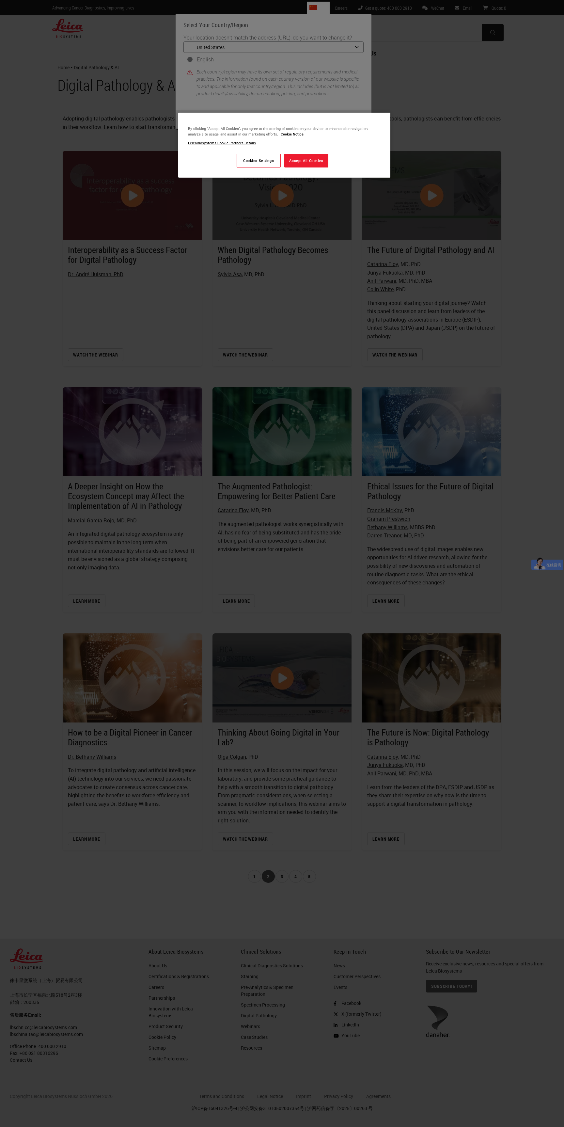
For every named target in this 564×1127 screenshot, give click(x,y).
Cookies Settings (258, 160)
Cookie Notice (292, 134)
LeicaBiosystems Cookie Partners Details (222, 142)
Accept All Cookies (306, 160)
